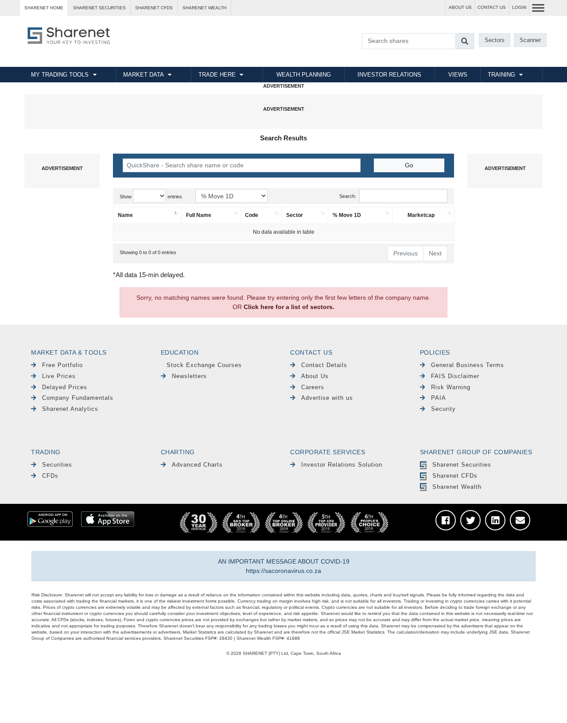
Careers (312, 387)
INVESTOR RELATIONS (389, 74)
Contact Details (324, 365)
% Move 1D (347, 215)
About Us (315, 376)
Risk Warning (450, 387)
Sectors (495, 40)
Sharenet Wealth (457, 486)
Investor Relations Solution (341, 464)
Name (125, 215)
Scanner (530, 40)
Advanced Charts (197, 464)
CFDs (50, 475)
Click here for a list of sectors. (289, 306)
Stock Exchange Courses (204, 365)
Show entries (151, 196)
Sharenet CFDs (154, 7)
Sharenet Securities (461, 464)
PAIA (438, 397)
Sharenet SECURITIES (99, 7)
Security (443, 409)
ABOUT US (460, 7)
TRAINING (501, 74)
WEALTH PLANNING (303, 74)
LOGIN (519, 7)
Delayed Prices (64, 387)
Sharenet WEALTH (204, 7)
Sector (294, 215)
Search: (347, 196)
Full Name (198, 215)
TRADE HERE (217, 74)
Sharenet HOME (43, 7)
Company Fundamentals (77, 397)
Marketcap (421, 215)
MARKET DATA (143, 74)
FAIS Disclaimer (455, 376)
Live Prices (59, 376)
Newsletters (189, 376)
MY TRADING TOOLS (60, 74)
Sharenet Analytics (70, 409)
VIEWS (457, 74)
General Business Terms (467, 365)
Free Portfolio (62, 365)
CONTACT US (492, 7)
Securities (57, 464)
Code (251, 215)
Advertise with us (327, 397)
